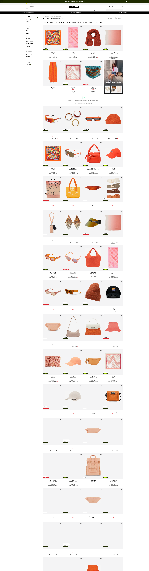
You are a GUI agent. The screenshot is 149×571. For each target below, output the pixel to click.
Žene (27, 6)
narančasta (59, 16)
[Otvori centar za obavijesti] (116, 7)
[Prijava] (112, 6)
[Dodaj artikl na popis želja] (61, 27)
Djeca (37, 6)
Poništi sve (99, 22)
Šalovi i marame (53, 16)
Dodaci (47, 16)
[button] (111, 18)
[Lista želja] (119, 6)
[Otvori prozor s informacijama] (126, 1)
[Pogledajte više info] (53, 58)
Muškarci (32, 6)
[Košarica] (122, 6)
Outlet (29, 3)
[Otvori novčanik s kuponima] (109, 6)
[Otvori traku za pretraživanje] (106, 10)
